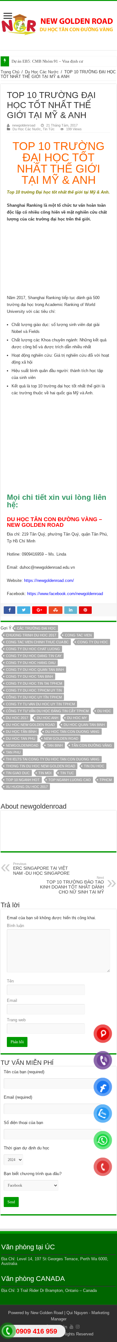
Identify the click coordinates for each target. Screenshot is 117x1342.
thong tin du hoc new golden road (40, 766)
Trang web (16, 1020)
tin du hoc (94, 766)
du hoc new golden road (30, 725)
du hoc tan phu (20, 738)
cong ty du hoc (92, 642)
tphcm (106, 780)
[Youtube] (71, 1326)
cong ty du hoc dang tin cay (33, 656)
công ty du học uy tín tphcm (34, 697)
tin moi (44, 773)
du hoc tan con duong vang (72, 731)
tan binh (55, 745)
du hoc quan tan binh (84, 725)
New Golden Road (47, 1312)
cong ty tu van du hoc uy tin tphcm (40, 704)
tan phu (13, 752)
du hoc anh (47, 718)
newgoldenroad (23, 125)
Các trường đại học (36, 628)
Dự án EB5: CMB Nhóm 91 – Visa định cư (47, 61)
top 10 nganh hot (23, 780)
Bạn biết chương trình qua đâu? (32, 1173)
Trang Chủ (10, 72)
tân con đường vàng (91, 745)
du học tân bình (21, 731)
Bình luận (15, 925)
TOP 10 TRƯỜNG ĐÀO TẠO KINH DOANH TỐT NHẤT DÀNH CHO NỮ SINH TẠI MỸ (72, 885)
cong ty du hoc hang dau (31, 663)
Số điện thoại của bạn (23, 1122)
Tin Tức (49, 129)
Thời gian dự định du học (26, 1148)
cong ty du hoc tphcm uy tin (34, 690)
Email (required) (18, 1097)
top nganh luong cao (69, 780)
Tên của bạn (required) (24, 1072)
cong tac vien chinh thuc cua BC (37, 642)
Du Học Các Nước (42, 72)
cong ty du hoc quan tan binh (35, 669)
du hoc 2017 (17, 718)
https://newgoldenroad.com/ (49, 580)
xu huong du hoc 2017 (27, 787)
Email (12, 1000)
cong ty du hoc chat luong (33, 649)
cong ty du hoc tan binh (29, 676)
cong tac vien (78, 635)
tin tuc (67, 773)
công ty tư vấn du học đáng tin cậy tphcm (47, 711)
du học (104, 711)
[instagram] (77, 1326)
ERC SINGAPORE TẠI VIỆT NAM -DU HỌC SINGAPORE (41, 869)
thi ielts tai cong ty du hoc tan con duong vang (53, 759)
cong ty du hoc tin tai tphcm (34, 683)
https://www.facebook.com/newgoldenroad (65, 593)
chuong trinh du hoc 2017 (31, 635)
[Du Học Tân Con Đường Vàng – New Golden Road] (58, 24)
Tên (10, 981)
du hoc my (77, 718)
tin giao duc (18, 773)
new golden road (61, 738)
